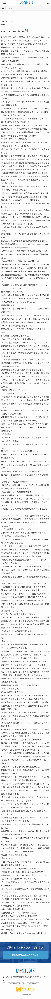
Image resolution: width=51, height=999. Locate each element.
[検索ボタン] (48, 3)
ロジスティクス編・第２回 (12, 31)
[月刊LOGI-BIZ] (26, 3)
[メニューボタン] (5, 3)
